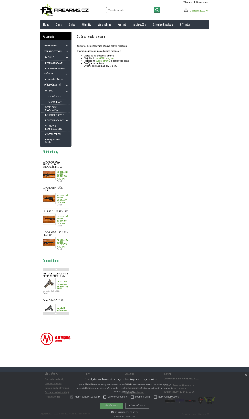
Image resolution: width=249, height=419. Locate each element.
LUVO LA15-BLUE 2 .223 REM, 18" (55, 233)
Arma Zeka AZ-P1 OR (53, 300)
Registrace (202, 2)
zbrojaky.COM (139, 24)
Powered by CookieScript (124, 416)
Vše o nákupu (104, 24)
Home (46, 24)
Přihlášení (187, 2)
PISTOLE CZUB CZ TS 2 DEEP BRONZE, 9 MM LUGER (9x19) (55, 276)
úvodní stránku (103, 61)
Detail (59, 181)
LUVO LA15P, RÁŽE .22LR (53, 189)
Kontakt (122, 24)
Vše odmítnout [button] (137, 405)
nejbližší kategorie (104, 58)
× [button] (246, 375)
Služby (71, 24)
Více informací (128, 391)
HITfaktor (185, 24)
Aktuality (86, 24)
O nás (59, 24)
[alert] (124, 395)
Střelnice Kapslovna (163, 24)
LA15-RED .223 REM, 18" (55, 211)
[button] (124, 411)
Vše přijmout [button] (111, 405)
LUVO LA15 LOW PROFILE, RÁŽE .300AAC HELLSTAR (53, 164)
